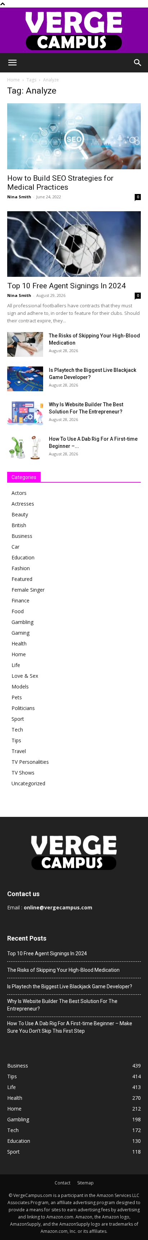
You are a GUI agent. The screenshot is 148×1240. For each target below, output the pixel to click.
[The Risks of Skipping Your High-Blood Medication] (25, 344)
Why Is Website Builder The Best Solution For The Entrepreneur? (62, 1005)
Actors (19, 492)
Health (19, 643)
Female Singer (28, 589)
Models (20, 686)
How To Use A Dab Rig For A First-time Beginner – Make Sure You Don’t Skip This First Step (69, 1027)
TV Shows (22, 772)
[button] (12, 62)
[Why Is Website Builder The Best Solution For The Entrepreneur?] (25, 413)
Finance (20, 600)
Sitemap (85, 1183)
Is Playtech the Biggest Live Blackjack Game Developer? (69, 986)
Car (15, 546)
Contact (62, 1183)
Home (13, 80)
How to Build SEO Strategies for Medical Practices (60, 182)
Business (21, 536)
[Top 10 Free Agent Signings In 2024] (74, 244)
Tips (16, 740)
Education (22, 557)
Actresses (22, 503)
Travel (18, 751)
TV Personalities (30, 761)
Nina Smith (19, 196)
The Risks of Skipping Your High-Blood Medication (63, 970)
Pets (16, 697)
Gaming (20, 632)
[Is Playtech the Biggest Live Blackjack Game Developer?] (25, 378)
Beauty (19, 514)
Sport (17, 718)
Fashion (20, 568)
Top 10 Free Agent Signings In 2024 (66, 285)
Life (15, 665)
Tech (17, 729)
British (18, 525)
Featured (21, 579)
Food (17, 611)
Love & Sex (24, 675)
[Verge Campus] (74, 30)
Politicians (23, 708)
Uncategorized (28, 783)
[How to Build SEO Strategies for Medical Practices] (74, 136)
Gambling (22, 622)
